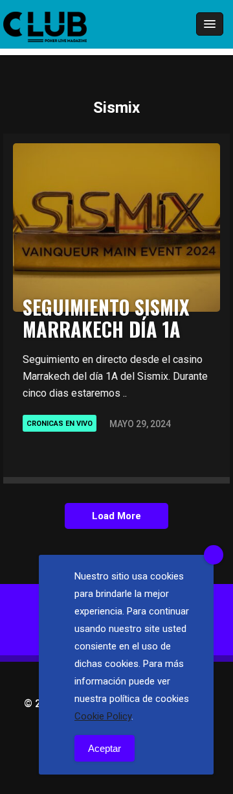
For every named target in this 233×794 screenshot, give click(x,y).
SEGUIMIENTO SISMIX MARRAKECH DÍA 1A (106, 318)
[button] (174, 24)
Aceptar (104, 748)
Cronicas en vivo (60, 423)
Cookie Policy (102, 716)
